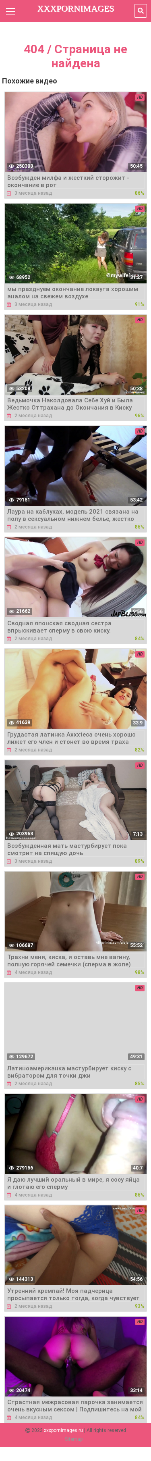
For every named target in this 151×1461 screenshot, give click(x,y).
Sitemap (74, 1439)
